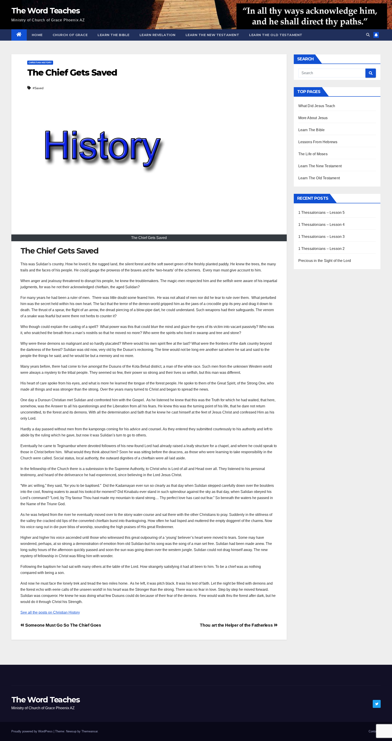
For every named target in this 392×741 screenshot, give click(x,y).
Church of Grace (70, 35)
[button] (368, 35)
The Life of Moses (313, 154)
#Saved (38, 88)
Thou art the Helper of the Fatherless (237, 625)
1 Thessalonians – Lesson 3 (321, 237)
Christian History (40, 62)
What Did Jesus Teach (316, 106)
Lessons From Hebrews (318, 142)
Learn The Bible (114, 35)
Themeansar (89, 731)
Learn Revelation (158, 35)
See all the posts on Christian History (50, 612)
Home (37, 35)
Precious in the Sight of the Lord (324, 261)
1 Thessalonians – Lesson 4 (321, 224)
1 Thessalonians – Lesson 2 (321, 249)
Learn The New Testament (212, 35)
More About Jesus (313, 118)
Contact (374, 731)
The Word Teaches (45, 10)
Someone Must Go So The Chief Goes (62, 625)
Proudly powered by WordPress (32, 731)
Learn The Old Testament (275, 35)
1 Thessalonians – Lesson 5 (321, 212)
